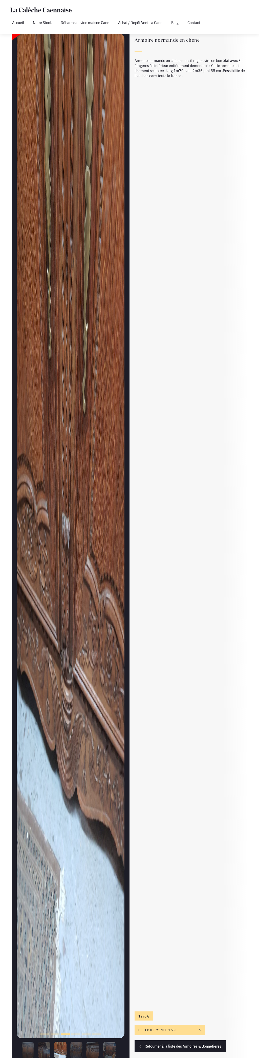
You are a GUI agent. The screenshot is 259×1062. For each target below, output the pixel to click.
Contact (193, 22)
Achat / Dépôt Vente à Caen (140, 22)
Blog (175, 22)
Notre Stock (42, 22)
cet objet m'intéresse (157, 1030)
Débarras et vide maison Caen (85, 22)
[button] (44, 1034)
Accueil (18, 22)
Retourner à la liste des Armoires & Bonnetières (183, 1046)
